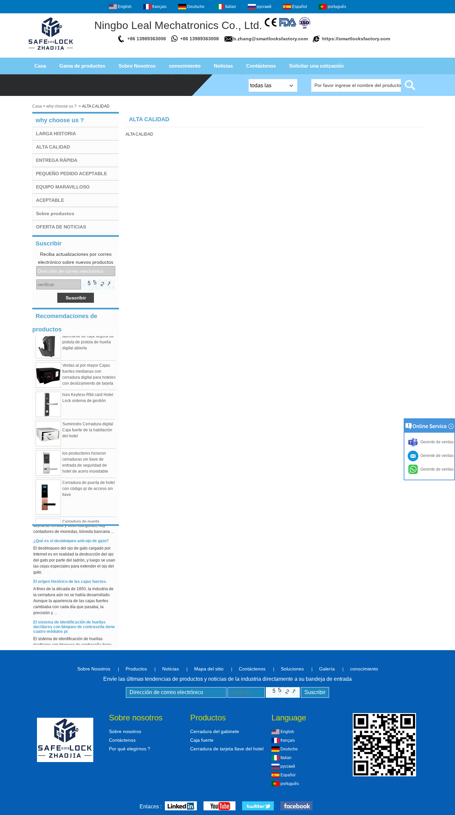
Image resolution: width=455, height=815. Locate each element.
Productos (136, 668)
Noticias (223, 66)
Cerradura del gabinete (214, 731)
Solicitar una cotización (316, 66)
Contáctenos (261, 66)
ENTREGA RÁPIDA (56, 160)
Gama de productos (82, 66)
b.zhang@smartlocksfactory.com (270, 38)
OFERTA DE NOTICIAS (61, 226)
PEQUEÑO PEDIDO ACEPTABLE (71, 173)
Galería (327, 668)
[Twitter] (258, 806)
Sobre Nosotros (137, 66)
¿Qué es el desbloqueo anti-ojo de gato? (71, 537)
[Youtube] (219, 806)
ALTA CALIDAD (53, 147)
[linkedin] (181, 806)
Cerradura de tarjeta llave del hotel (226, 748)
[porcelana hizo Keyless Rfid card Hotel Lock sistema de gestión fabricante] (48, 401)
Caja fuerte (202, 740)
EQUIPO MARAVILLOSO (63, 187)
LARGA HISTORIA (56, 133)
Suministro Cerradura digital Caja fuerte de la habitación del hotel (87, 426)
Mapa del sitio (209, 668)
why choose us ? (61, 106)
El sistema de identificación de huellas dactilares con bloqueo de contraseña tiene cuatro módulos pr (74, 623)
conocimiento (185, 66)
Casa (40, 66)
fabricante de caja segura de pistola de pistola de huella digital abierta (88, 338)
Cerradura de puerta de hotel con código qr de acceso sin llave (88, 485)
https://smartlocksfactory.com (356, 38)
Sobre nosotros (125, 731)
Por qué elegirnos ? (129, 748)
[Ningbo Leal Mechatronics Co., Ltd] (51, 52)
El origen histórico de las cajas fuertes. (70, 578)
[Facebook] (296, 806)
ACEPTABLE (50, 200)
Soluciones (292, 668)
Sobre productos (55, 213)
